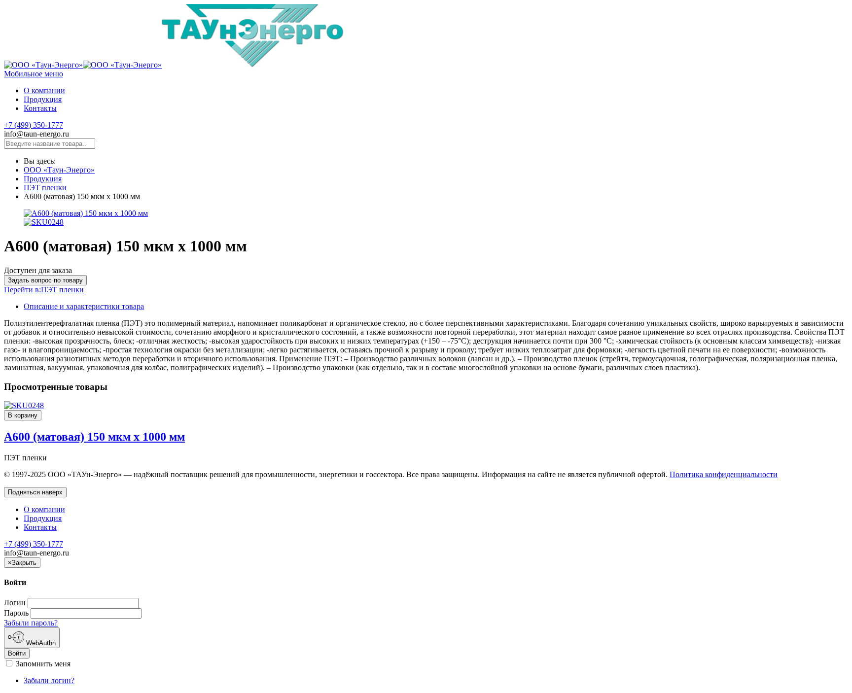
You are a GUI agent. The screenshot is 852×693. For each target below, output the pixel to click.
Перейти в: (44, 289)
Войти (17, 653)
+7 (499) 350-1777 (33, 125)
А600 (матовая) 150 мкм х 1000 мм (94, 436)
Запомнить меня (42, 663)
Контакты (40, 527)
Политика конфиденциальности (724, 474)
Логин (15, 602)
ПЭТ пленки (45, 187)
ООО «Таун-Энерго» (59, 170)
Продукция (43, 178)
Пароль (16, 613)
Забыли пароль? (31, 623)
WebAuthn (40, 643)
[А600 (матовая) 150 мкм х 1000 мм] (24, 405)
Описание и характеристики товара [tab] (84, 306)
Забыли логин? (49, 680)
